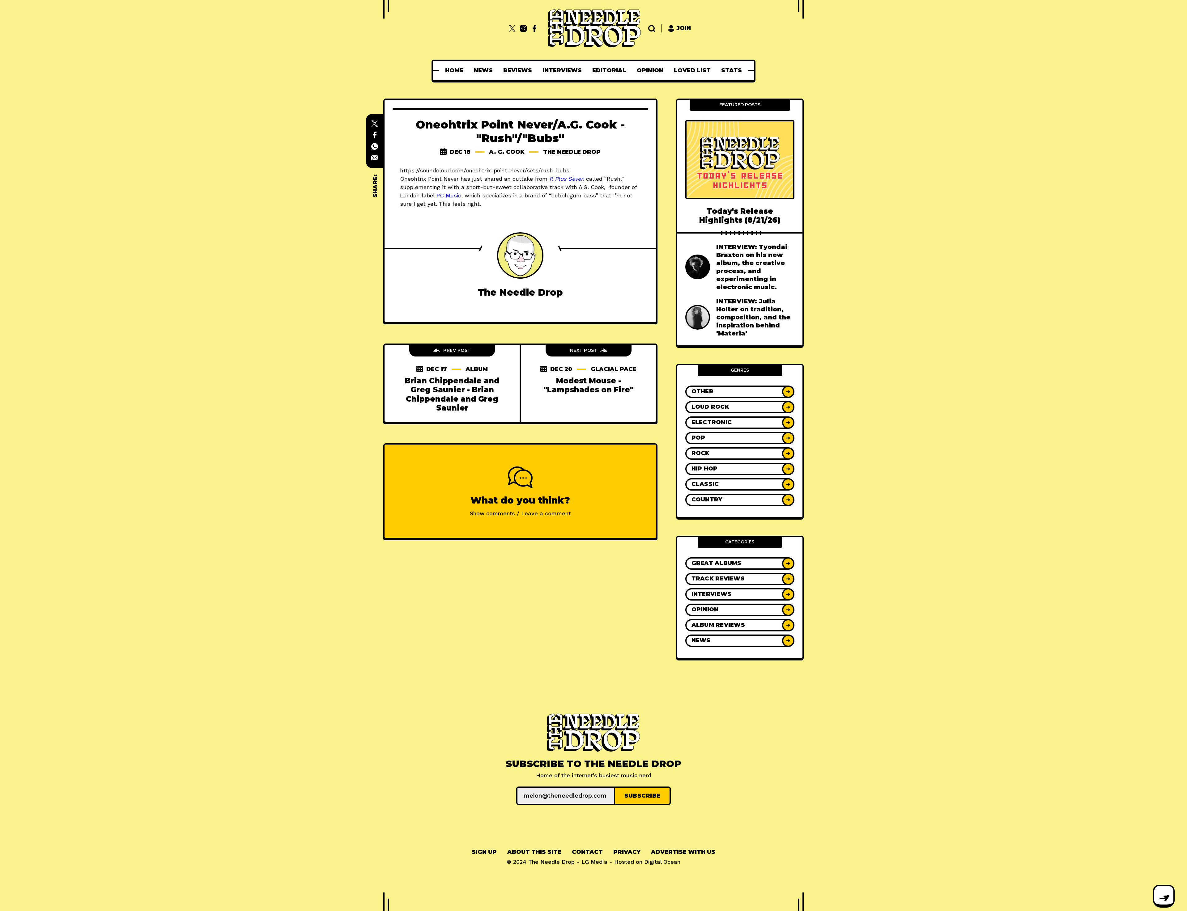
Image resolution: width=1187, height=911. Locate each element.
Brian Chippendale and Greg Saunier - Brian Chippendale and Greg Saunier (452, 394)
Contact (587, 852)
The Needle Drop (572, 152)
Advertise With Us (683, 852)
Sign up (484, 852)
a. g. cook (507, 152)
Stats (731, 70)
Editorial (609, 70)
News (483, 70)
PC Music (448, 195)
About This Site (534, 852)
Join (684, 28)
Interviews (562, 70)
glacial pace (613, 369)
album (477, 369)
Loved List (692, 70)
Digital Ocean (662, 861)
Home (454, 70)
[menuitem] (454, 70)
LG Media (594, 861)
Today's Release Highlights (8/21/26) (740, 216)
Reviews (517, 70)
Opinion (650, 70)
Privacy (626, 852)
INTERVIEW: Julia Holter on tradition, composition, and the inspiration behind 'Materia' (753, 317)
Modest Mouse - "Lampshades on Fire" (588, 385)
